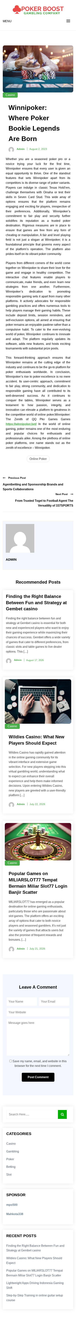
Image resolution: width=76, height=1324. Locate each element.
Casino (10, 95)
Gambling (12, 1151)
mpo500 (12, 1204)
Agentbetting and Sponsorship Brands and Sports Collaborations (33, 487)
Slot (8, 1174)
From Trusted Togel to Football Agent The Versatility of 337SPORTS (44, 503)
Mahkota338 (14, 1214)
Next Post (62, 494)
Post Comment (38, 1077)
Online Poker (38, 458)
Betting (10, 1166)
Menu (7, 21)
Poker (10, 1159)
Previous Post (17, 477)
